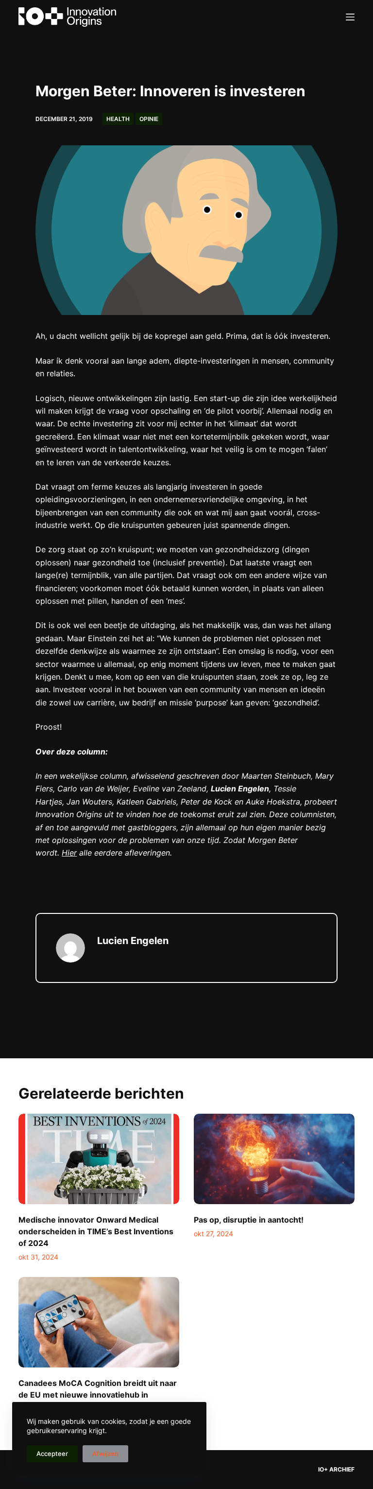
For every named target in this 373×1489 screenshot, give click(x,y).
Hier (69, 853)
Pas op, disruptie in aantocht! (249, 1220)
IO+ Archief (336, 1469)
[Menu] (350, 17)
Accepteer (52, 1453)
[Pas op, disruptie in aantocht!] (274, 1159)
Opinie (148, 119)
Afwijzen (105, 1453)
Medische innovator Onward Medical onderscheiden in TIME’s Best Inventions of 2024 (95, 1231)
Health (118, 119)
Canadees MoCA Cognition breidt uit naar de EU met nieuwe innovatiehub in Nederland (97, 1394)
